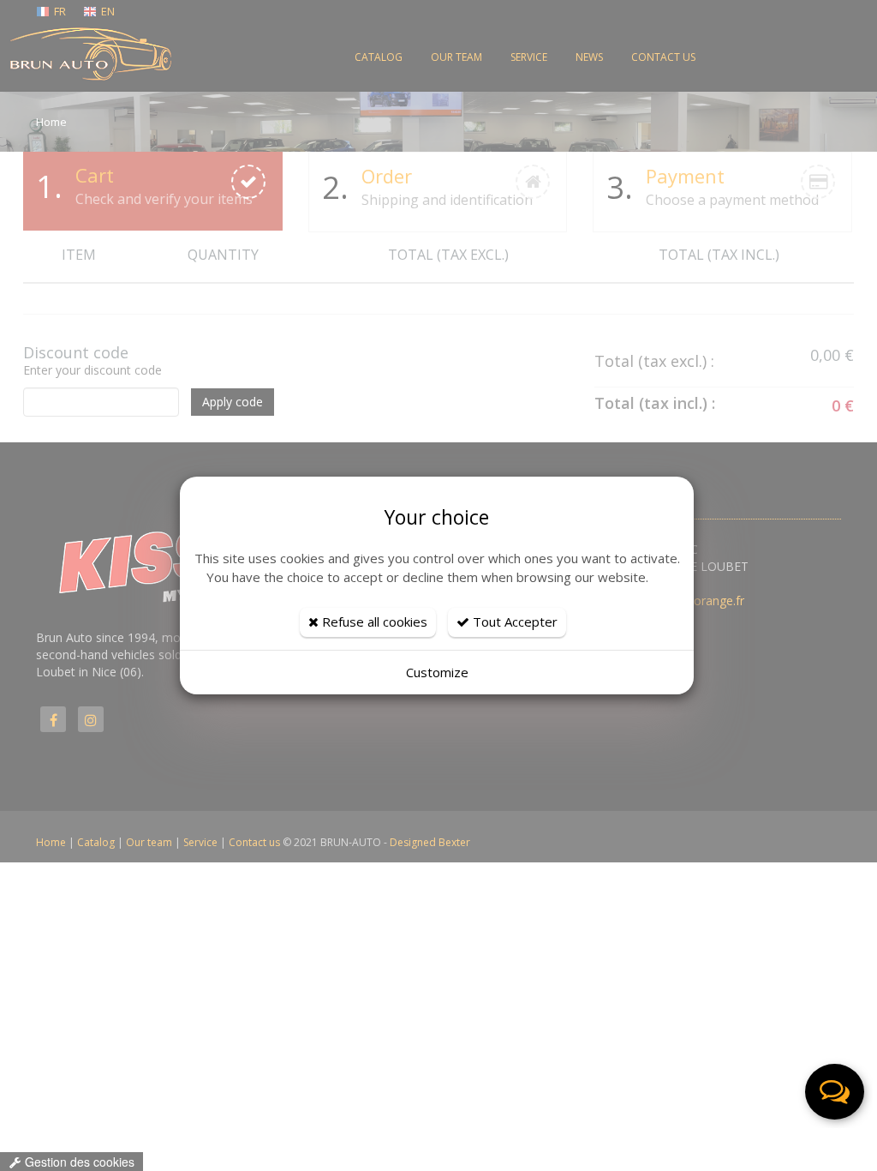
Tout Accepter (513, 621)
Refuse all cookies (373, 621)
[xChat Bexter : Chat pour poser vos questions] (834, 1092)
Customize (437, 672)
